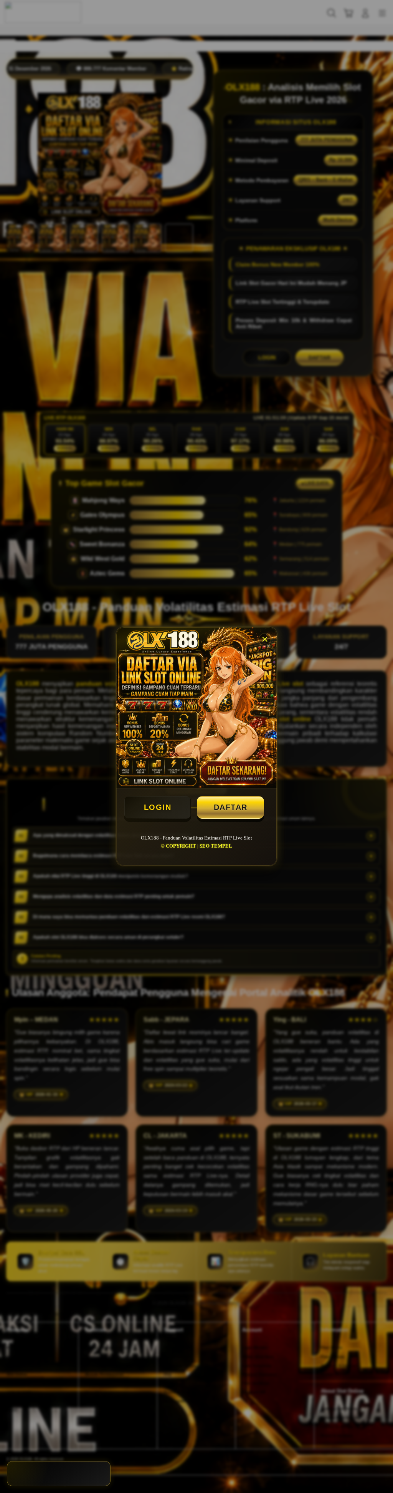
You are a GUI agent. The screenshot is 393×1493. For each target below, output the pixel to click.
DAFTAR (231, 807)
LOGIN (158, 807)
